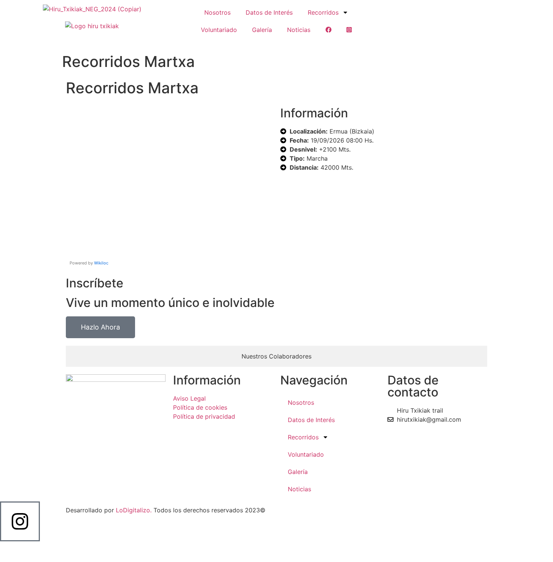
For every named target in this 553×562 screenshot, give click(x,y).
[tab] (276, 356)
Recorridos (323, 12)
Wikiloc (101, 263)
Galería (262, 29)
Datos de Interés (269, 12)
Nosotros (217, 12)
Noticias (298, 29)
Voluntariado (219, 29)
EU (279, 42)
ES (273, 42)
